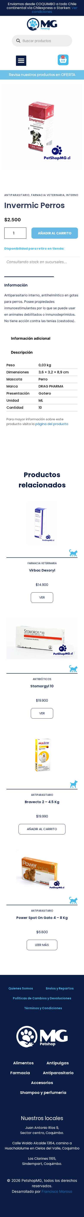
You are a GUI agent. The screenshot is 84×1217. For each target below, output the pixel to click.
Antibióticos (42, 679)
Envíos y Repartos (60, 988)
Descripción (22, 352)
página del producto (51, 424)
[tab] (42, 338)
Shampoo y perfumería (43, 1092)
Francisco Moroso (57, 1191)
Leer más (42, 945)
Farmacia (20, 1072)
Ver (42, 597)
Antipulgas (58, 1063)
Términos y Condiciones (43, 1008)
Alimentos (23, 1063)
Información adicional (30, 338)
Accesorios (42, 1082)
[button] (21, 61)
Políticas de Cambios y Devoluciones (42, 998)
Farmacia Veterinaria (48, 195)
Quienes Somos (20, 988)
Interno (72, 195)
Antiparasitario (17, 195)
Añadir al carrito (55, 233)
